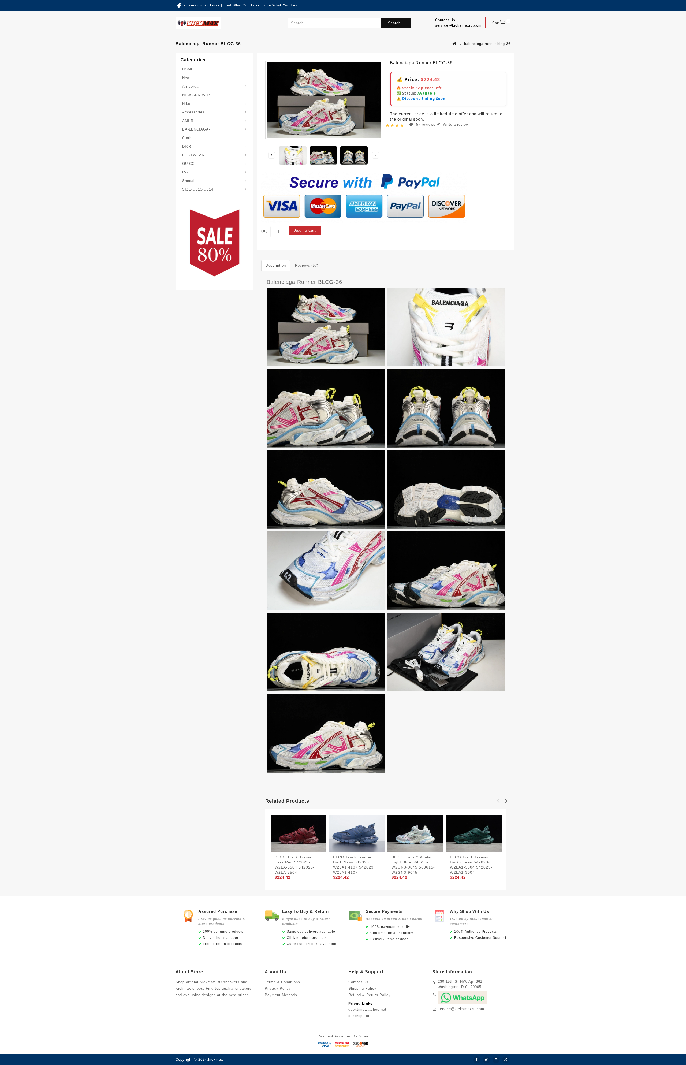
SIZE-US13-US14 (197, 189)
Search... (396, 23)
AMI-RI (188, 121)
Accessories (193, 112)
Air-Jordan (191, 86)
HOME (188, 69)
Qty (264, 231)
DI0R (186, 146)
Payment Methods (281, 995)
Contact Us (358, 982)
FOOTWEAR (193, 155)
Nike (186, 104)
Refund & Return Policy (369, 995)
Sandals (189, 181)
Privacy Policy (278, 988)
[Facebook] (476, 1059)
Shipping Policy (362, 988)
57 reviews (426, 124)
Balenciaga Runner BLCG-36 (304, 282)
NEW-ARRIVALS (197, 95)
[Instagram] (496, 1059)
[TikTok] (505, 1059)
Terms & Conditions (282, 982)
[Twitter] (486, 1059)
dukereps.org (360, 1016)
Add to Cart (305, 230)
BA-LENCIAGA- (196, 129)
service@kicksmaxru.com (461, 1009)
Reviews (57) (306, 265)
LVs (185, 172)
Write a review (455, 124)
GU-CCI (189, 164)
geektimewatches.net (367, 1009)
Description (276, 265)
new (186, 78)
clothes (189, 138)
